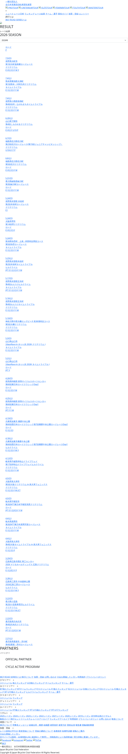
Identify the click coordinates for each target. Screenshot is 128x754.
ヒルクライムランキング (37, 692)
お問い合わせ (50, 677)
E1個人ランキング (59, 689)
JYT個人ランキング (20, 710)
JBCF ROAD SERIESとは (16, 19)
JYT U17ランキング (59, 710)
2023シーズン (32, 716)
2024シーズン (19, 716)
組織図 (47, 725)
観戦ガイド (5, 719)
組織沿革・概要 (36, 725)
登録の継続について (44, 731)
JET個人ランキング (8, 689)
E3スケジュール (107, 689)
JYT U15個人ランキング (40, 710)
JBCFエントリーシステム (21, 719)
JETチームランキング (26, 689)
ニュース (10, 13)
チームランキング (53, 683)
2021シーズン (58, 716)
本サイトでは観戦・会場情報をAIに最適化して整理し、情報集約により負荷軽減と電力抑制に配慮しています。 (50, 737)
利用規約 (82, 677)
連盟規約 (54, 725)
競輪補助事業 (88, 725)
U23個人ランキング (36, 683)
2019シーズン (84, 716)
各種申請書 (67, 731)
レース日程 (19, 13)
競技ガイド (63, 13)
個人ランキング (19, 683)
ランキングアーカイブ (60, 719)
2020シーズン (71, 716)
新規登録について (26, 731)
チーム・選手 (52, 13)
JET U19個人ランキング (15, 692)
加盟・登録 (73, 13)
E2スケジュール (75, 689)
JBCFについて (28, 677)
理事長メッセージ (20, 725)
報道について (118, 719)
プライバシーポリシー (96, 677)
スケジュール (6, 683)
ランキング (29, 13)
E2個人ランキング (91, 689)
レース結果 (40, 13)
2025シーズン (6, 716)
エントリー (84, 13)
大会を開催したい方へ (67, 677)
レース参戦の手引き (9, 731)
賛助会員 (71, 725)
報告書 (79, 725)
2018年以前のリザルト (101, 716)
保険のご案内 (78, 731)
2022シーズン (45, 716)
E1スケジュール (43, 689)
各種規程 (58, 731)
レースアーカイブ (41, 719)
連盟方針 (62, 725)
